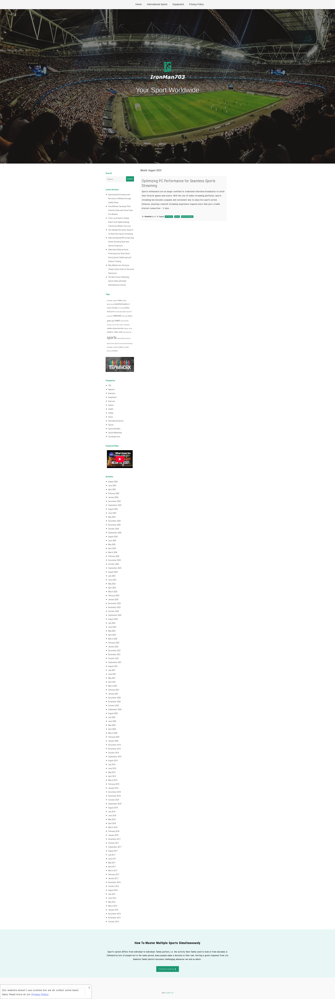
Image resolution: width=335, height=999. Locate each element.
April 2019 (112, 776)
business (115, 308)
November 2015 (114, 918)
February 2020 (113, 737)
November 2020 (114, 701)
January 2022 (113, 646)
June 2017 (112, 859)
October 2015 (113, 921)
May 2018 (111, 819)
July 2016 (111, 894)
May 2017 (111, 863)
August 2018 (113, 808)
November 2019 (114, 749)
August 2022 (113, 619)
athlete (120, 300)
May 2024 (111, 544)
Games (111, 405)
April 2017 (112, 866)
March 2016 (112, 906)
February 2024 (113, 556)
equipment (110, 316)
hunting (109, 325)
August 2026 (113, 481)
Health (110, 409)
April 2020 (112, 729)
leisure (121, 325)
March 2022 (112, 639)
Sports (154, 217)
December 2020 (114, 698)
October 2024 (113, 529)
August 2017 (113, 851)
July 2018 (111, 811)
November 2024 (114, 525)
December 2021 (114, 650)
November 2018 (114, 796)
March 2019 (112, 780)
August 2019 (113, 760)
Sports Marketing (115, 432)
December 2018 (114, 792)
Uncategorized (114, 436)
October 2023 (113, 564)
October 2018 (113, 800)
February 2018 (113, 831)
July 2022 (111, 623)
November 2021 (114, 654)
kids (118, 325)
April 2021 (112, 682)
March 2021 (112, 686)
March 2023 (112, 591)
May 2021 (111, 678)
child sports (111, 312)
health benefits (125, 321)
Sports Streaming (187, 216)
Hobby (110, 413)
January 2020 (113, 741)
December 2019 (114, 745)
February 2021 (113, 690)
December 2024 (114, 521)
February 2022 (113, 643)
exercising (124, 316)
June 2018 (112, 815)
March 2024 (112, 552)
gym (112, 321)
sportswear (110, 347)
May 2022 (111, 631)
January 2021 (113, 694)
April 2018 (112, 823)
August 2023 (113, 572)
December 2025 (114, 501)
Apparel (111, 389)
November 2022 (114, 607)
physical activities (117, 328)
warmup (109, 351)
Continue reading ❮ (167, 969)
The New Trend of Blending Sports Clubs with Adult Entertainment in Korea (118, 281)
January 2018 (113, 835)
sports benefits (121, 338)
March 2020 (112, 733)
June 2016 (112, 898)
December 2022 (114, 603)
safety (116, 332)
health (117, 320)
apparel (115, 300)
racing (130, 328)
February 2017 (113, 874)
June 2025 (112, 513)
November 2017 (114, 839)
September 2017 (114, 847)
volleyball (126, 347)
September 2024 (114, 533)
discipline (129, 312)
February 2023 (113, 595)
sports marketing (127, 343)
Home (138, 4)
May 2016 (111, 902)
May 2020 (111, 725)
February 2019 (113, 784)
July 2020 (111, 717)
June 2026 (112, 485)
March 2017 (112, 870)
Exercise (111, 401)
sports (177, 216)
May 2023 (111, 584)
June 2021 (112, 674)
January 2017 (113, 878)
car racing (121, 308)
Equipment (178, 4)
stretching (116, 347)
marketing (127, 325)
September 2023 (114, 568)
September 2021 (114, 662)
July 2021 (111, 670)
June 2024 (112, 540)
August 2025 (113, 509)
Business (111, 393)
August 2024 (113, 536)
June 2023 (112, 580)
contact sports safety (120, 312)
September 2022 (114, 615)
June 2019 (112, 768)
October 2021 (113, 658)
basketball (118, 304)
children (126, 308)
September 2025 (114, 505)
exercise (117, 315)
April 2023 (112, 588)
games (109, 321)
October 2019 (113, 753)
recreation (110, 332)
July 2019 (111, 764)
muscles (109, 328)
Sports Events (110, 343)
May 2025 (111, 517)
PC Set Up (169, 216)
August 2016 (113, 890)
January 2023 (113, 599)
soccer (121, 332)
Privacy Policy (196, 4)
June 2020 (112, 721)
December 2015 (114, 914)
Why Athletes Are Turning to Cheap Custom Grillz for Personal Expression (121, 269)
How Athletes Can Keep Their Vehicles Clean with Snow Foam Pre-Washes (120, 210)
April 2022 (112, 635)
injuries (114, 325)
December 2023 (114, 560)
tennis (121, 347)
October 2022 (113, 611)
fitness (130, 316)
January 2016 (113, 910)
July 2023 (111, 576)
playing (126, 328)
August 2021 (113, 666)
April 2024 (112, 548)
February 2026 (113, 493)
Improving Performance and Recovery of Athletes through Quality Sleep (119, 198)
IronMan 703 (169, 993)
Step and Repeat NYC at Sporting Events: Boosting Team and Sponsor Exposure (121, 242)
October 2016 (113, 886)
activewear (110, 300)
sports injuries (119, 343)
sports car (128, 338)
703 (109, 385)
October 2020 (113, 705)
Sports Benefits (114, 429)
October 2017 (113, 843)
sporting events (127, 332)
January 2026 (113, 497)
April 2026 (112, 489)
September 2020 (114, 709)
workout (115, 351)
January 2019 (113, 788)
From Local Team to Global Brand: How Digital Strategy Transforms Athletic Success (119, 222)
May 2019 (111, 772)
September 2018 (114, 804)
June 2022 (112, 627)
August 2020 (113, 713)
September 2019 (114, 756)
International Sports (157, 4)
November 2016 (114, 882)
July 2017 (111, 855)
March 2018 (112, 827)
